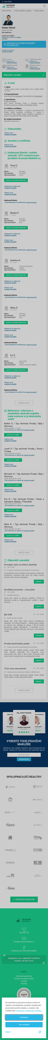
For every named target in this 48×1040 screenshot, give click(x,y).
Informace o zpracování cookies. (29, 1010)
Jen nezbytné (24, 1025)
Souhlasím (24, 1017)
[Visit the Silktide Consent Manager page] (40, 1032)
